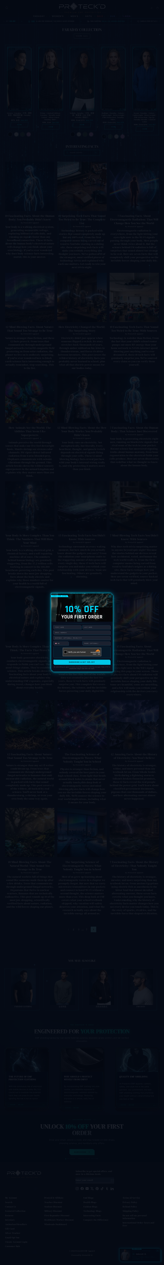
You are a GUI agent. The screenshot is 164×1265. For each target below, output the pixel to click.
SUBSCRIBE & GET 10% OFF (82, 662)
